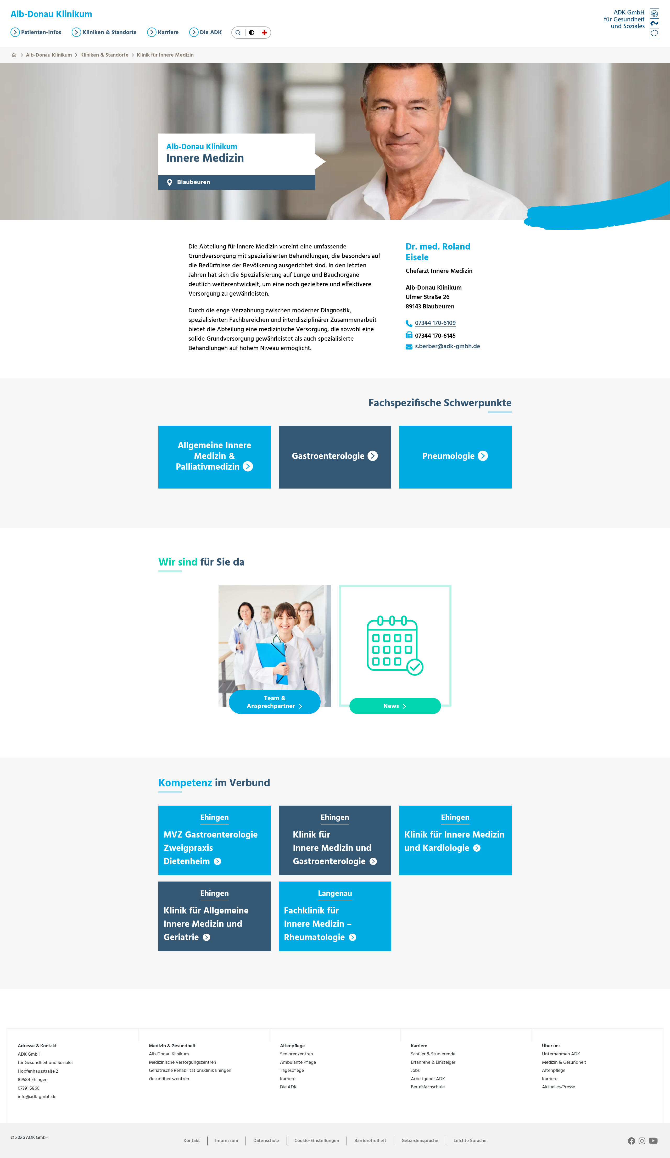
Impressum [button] (226, 1141)
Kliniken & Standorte (104, 54)
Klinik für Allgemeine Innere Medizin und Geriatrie (206, 925)
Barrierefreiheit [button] (370, 1141)
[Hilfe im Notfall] (264, 32)
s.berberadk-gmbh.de (447, 346)
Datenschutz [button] (266, 1141)
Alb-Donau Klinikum (49, 54)
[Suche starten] (238, 32)
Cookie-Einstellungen (316, 1141)
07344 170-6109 (435, 323)
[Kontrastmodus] (251, 32)
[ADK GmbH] (632, 23)
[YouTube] (653, 1140)
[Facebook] (631, 1141)
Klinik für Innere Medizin (165, 54)
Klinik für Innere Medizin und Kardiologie (454, 842)
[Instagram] (642, 1141)
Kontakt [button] (191, 1141)
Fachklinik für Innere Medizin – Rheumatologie (318, 925)
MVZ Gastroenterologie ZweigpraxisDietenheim (211, 849)
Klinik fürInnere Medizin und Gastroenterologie (332, 849)
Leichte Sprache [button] (470, 1141)
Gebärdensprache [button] (419, 1141)
